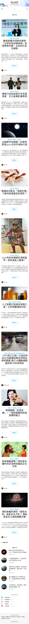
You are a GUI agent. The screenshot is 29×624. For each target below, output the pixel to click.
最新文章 (12, 38)
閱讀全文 (14, 65)
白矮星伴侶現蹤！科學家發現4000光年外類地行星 (14, 143)
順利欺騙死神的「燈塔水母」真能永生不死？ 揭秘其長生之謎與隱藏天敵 (14, 514)
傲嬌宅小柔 (6, 385)
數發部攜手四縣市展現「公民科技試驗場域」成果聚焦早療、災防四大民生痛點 (14, 44)
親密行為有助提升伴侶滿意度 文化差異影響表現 (14, 95)
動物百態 (17, 188)
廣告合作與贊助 (12, 616)
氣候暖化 (14, 408)
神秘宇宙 (14, 139)
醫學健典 (17, 459)
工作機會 (23, 616)
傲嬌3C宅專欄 (8, 353)
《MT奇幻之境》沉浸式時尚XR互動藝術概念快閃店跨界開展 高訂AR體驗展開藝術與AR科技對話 (14, 359)
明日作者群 (18, 616)
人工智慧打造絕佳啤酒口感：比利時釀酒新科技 (14, 305)
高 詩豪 (5, 70)
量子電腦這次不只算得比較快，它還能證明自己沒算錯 (17, 578)
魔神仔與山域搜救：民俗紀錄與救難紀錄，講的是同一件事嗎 (17, 568)
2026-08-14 (11, 572)
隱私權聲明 (3, 618)
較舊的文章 (5, 542)
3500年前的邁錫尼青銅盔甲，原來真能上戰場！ (14, 259)
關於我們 (3, 616)
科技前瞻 (17, 38)
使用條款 (8, 618)
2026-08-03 (11, 554)
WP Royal (16, 621)
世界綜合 (12, 255)
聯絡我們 (7, 616)
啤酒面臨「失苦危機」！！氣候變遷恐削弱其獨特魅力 (14, 413)
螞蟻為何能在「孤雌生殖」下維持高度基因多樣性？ (14, 192)
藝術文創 (12, 91)
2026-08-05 (11, 562)
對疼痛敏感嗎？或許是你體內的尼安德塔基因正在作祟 (14, 464)
